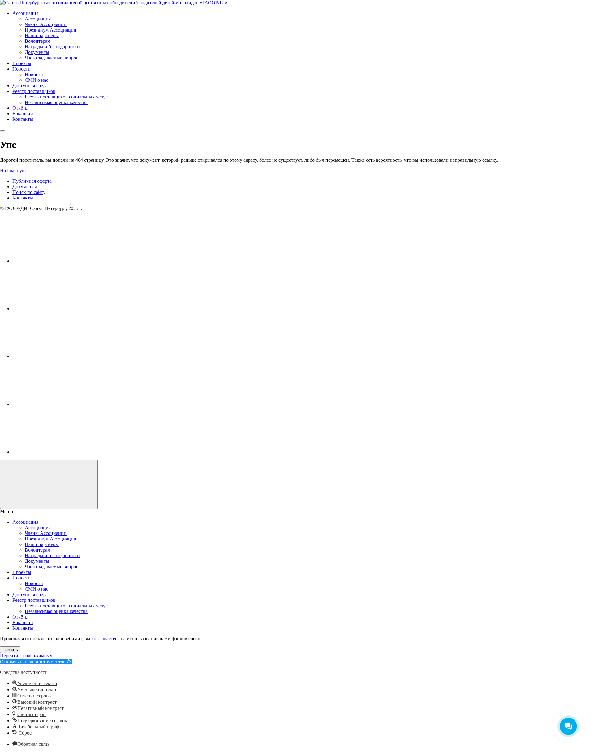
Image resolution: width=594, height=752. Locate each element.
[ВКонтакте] (58, 261)
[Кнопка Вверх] (49, 484)
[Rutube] (58, 356)
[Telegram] (58, 404)
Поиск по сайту (28, 192)
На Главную (13, 170)
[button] (36, 661)
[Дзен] (58, 451)
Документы (24, 186)
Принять (10, 649)
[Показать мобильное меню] (2, 131)
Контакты (22, 197)
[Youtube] (58, 308)
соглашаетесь (105, 638)
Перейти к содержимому (26, 655)
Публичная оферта (32, 181)
